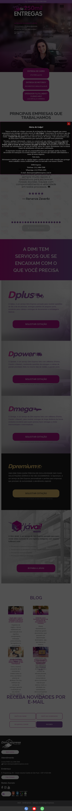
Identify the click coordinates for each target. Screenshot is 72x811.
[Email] (34, 808)
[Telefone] (26, 808)
